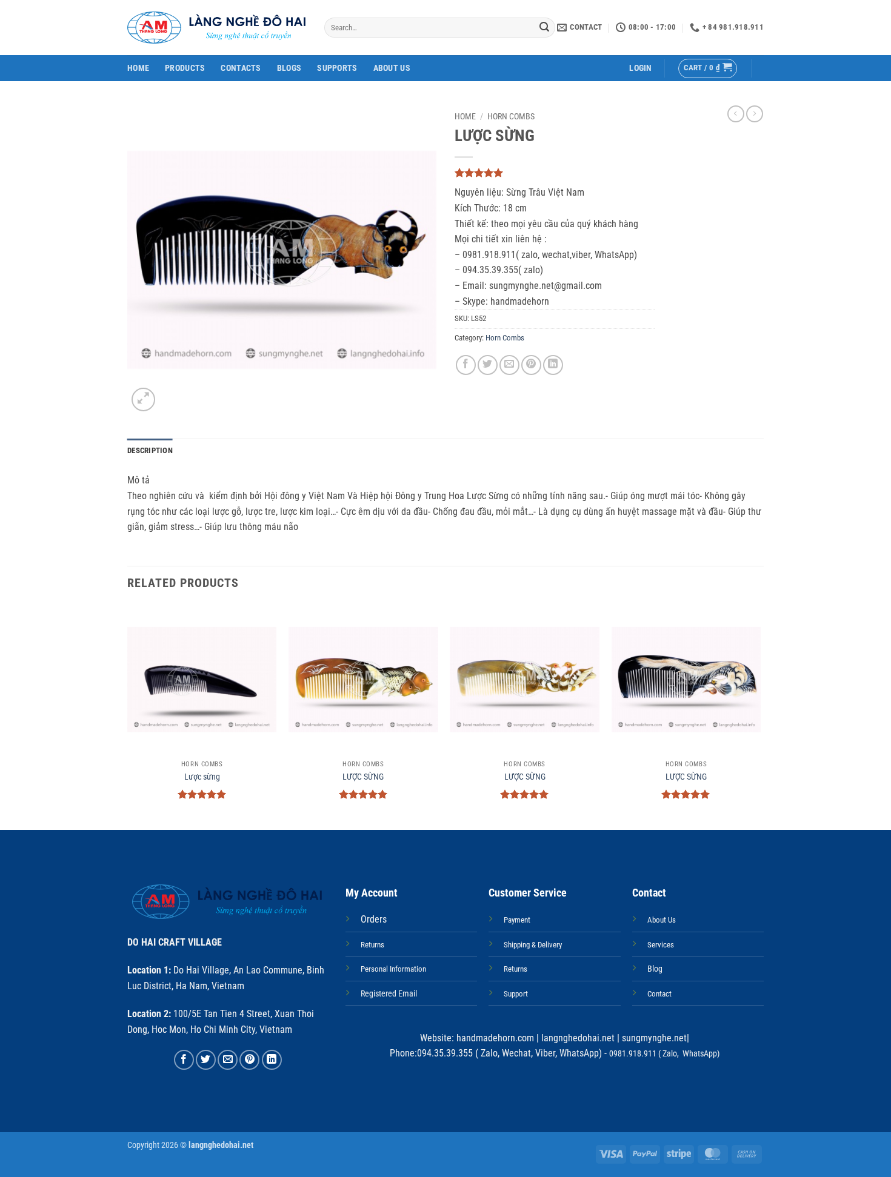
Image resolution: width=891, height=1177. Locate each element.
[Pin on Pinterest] (531, 365)
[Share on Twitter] (488, 365)
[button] (640, 68)
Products (185, 68)
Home (138, 68)
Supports (337, 68)
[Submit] (544, 28)
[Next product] (735, 113)
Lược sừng (202, 777)
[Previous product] (754, 113)
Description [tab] (150, 450)
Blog (654, 969)
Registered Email (389, 994)
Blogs (289, 68)
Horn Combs (511, 116)
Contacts (241, 68)
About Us (391, 68)
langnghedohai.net (578, 1038)
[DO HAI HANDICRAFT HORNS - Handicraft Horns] (216, 28)
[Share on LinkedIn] (553, 365)
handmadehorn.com (494, 1038)
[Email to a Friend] (509, 365)
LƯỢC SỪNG (363, 777)
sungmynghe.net (653, 1038)
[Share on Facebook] (466, 365)
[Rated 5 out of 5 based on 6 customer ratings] (555, 172)
